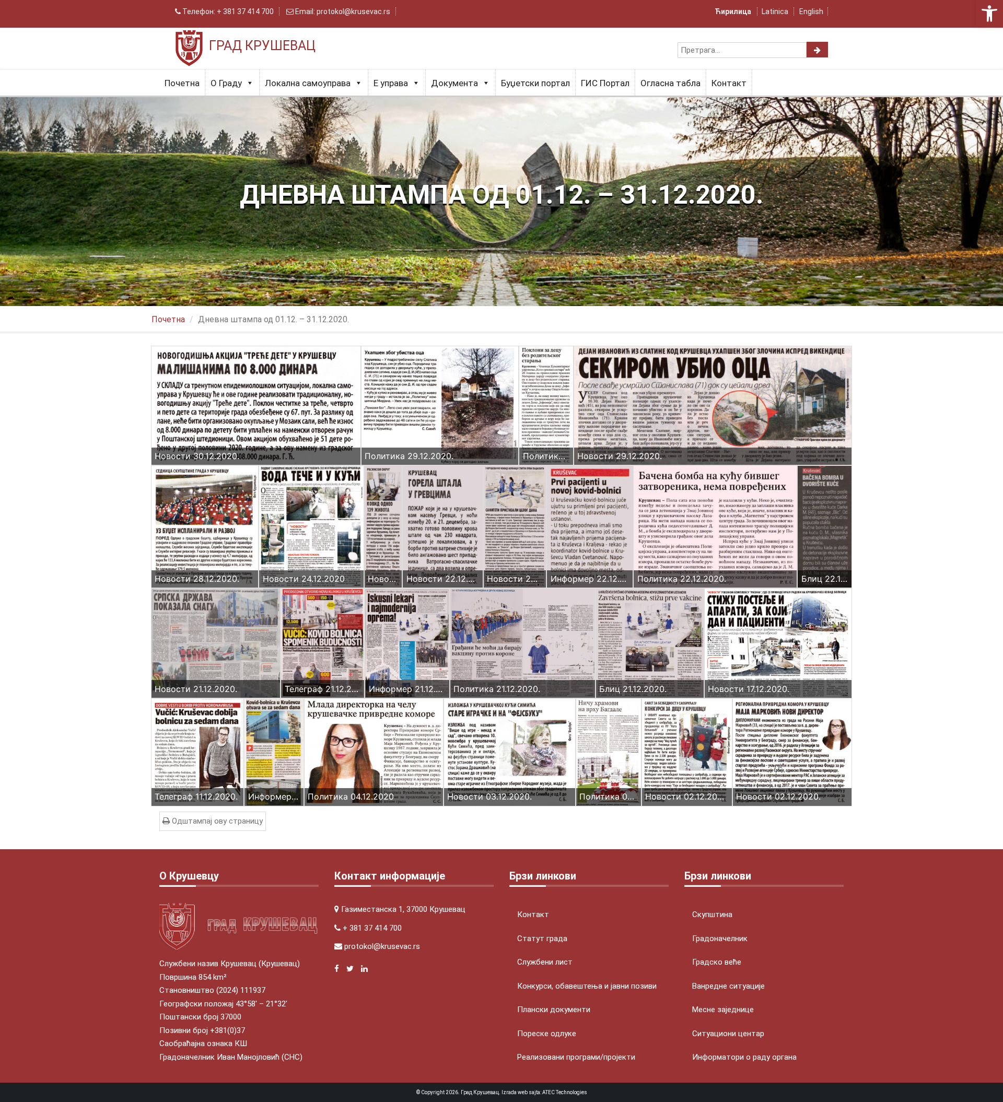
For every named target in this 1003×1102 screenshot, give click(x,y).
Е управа (391, 83)
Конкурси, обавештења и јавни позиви (587, 986)
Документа (454, 83)
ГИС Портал (605, 83)
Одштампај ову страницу (216, 821)
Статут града (542, 938)
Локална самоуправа (308, 83)
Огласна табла (670, 83)
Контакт (729, 83)
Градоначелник (720, 938)
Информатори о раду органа (744, 1057)
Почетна (182, 83)
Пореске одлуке (546, 1033)
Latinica (775, 11)
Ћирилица (734, 11)
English (811, 11)
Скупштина (712, 914)
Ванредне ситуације (728, 986)
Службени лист (545, 962)
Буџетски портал (535, 83)
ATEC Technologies (564, 1092)
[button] (989, 13)
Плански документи (553, 1009)
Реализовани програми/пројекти (576, 1057)
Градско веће (716, 962)
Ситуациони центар (728, 1033)
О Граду (226, 83)
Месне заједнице (723, 1009)
